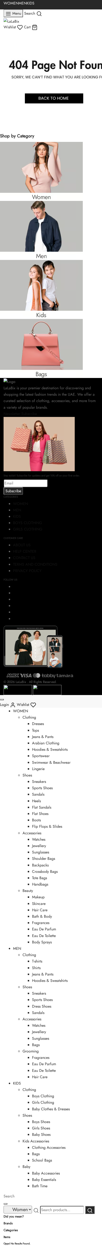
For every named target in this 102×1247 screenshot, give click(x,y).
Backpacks (40, 865)
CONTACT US (24, 557)
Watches (38, 839)
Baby (26, 1166)
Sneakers (39, 781)
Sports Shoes (42, 788)
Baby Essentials (44, 1179)
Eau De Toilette (44, 935)
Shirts (36, 968)
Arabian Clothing (45, 743)
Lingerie (38, 769)
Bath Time (39, 1186)
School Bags (42, 1160)
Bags (36, 1045)
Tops (35, 730)
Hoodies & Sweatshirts (50, 749)
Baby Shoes (41, 1134)
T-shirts (37, 961)
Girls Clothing (43, 1102)
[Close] (2, 699)
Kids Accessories (36, 1141)
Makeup (38, 897)
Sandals (38, 794)
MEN (23, 3)
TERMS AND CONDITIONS (35, 564)
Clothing (29, 717)
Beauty (28, 890)
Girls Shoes (41, 1128)
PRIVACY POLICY (27, 570)
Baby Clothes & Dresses (51, 1109)
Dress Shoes (41, 1006)
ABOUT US (22, 545)
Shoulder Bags (43, 858)
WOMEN (11, 3)
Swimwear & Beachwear (51, 762)
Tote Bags (39, 878)
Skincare (39, 903)
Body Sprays (42, 942)
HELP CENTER (24, 551)
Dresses (38, 723)
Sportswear (41, 756)
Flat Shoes (40, 813)
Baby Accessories (46, 1173)
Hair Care (39, 910)
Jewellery (39, 845)
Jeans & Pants (42, 736)
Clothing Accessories (48, 1147)
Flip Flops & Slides (47, 826)
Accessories (32, 833)
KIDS (30, 3)
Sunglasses (40, 852)
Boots (36, 820)
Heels (36, 801)
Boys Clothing (43, 1096)
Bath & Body (42, 916)
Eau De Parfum (44, 929)
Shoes (27, 775)
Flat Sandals (41, 807)
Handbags (40, 884)
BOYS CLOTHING (27, 523)
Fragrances (40, 922)
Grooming (31, 1051)
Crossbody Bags (45, 871)
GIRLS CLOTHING (27, 529)
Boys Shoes (41, 1121)
